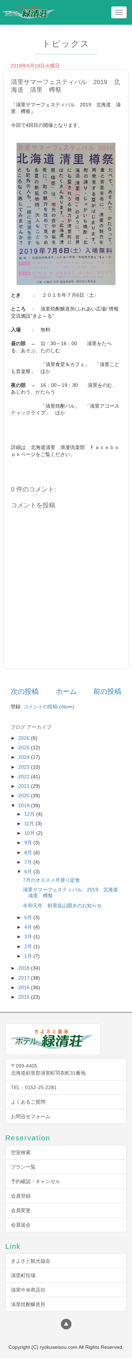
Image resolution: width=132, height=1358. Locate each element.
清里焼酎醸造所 (28, 1304)
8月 (28, 852)
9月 (28, 842)
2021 (24, 786)
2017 (24, 978)
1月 (28, 956)
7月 (28, 862)
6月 (28, 871)
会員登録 (21, 1196)
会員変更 (21, 1210)
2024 (24, 757)
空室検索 (21, 1152)
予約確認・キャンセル (35, 1181)
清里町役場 (23, 1275)
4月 (28, 927)
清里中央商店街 (28, 1290)
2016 (24, 987)
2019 (24, 805)
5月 (28, 917)
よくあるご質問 (28, 1102)
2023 (24, 767)
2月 (28, 946)
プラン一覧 (23, 1167)
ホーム (66, 691)
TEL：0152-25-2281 (34, 1087)
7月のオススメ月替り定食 (51, 880)
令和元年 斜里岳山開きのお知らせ (62, 905)
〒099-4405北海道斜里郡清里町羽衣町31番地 (48, 1069)
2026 (24, 738)
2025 (24, 747)
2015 (24, 997)
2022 (24, 776)
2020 (24, 795)
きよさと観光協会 (30, 1261)
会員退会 (21, 1225)
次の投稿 (25, 691)
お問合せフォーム (30, 1116)
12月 (30, 814)
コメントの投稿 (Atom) (48, 706)
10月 (30, 833)
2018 (24, 968)
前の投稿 (107, 691)
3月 (28, 936)
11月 (30, 823)
